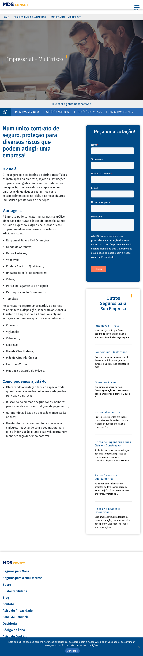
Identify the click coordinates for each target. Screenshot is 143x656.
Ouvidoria (10, 624)
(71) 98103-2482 (124, 112)
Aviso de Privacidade (18, 611)
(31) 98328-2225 (92, 112)
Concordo (72, 650)
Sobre (7, 585)
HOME (6, 17)
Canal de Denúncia (16, 617)
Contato (8, 604)
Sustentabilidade (15, 591)
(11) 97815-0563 (60, 112)
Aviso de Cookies (15, 636)
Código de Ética (14, 630)
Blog (6, 598)
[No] (138, 646)
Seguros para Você (16, 571)
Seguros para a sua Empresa (30, 17)
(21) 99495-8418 (29, 112)
